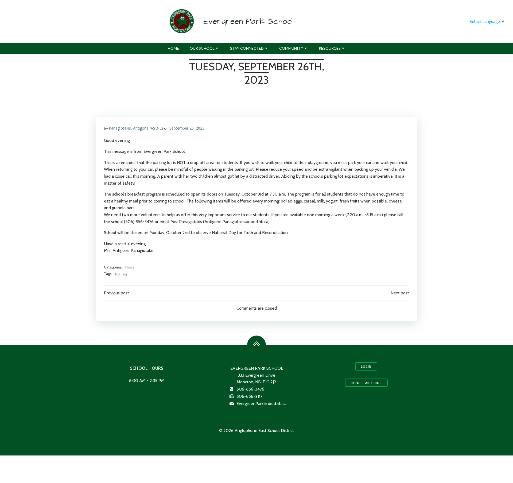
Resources (330, 48)
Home (173, 48)
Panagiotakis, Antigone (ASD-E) (136, 128)
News (129, 267)
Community (291, 48)
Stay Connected (247, 48)
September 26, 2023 (186, 128)
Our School (202, 48)
